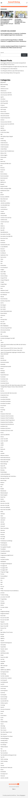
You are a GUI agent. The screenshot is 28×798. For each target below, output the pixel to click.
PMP (2, 582)
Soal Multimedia (4, 682)
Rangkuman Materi (5, 613)
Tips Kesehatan (4, 753)
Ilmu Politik (3, 307)
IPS (1, 340)
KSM (2, 411)
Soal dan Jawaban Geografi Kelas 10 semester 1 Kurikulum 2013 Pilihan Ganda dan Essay (13, 46)
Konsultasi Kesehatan (6, 401)
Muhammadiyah (4, 493)
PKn (1, 580)
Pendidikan (3, 549)
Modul (2, 484)
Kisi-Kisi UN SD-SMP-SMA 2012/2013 (9, 393)
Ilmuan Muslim (4, 313)
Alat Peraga (3, 109)
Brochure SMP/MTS (5, 196)
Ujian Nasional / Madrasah (6, 767)
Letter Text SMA (4, 438)
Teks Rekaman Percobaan (7, 736)
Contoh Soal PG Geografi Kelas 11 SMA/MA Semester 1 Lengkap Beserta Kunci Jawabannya (13, 40)
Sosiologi (3, 705)
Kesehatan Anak (4, 379)
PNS (1, 584)
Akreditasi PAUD (4, 101)
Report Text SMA (4, 624)
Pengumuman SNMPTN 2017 (7, 555)
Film (1, 263)
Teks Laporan (4, 734)
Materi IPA (3, 466)
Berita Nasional (4, 178)
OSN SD (2, 522)
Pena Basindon (4, 545)
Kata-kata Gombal (5, 362)
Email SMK (3, 251)
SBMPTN (2, 638)
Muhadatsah (3, 490)
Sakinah (2, 636)
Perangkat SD (4, 565)
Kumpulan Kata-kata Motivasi (7, 424)
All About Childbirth (5, 113)
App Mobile (3, 130)
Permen (2, 574)
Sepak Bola (3, 647)
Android (2, 120)
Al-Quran (3, 105)
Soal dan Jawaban (5, 676)
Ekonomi (3, 248)
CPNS (2, 224)
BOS (2, 192)
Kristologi (3, 409)
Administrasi (3, 90)
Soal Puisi (3, 692)
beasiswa (3, 169)
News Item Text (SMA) (5, 509)
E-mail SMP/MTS (4, 246)
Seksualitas (3, 644)
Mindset (2, 482)
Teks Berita (3, 728)
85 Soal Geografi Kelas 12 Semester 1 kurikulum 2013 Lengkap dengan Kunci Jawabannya (13, 34)
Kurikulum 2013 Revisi (5, 428)
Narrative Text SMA (5, 503)
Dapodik (2, 230)
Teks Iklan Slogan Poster (6, 732)
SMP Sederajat (4, 665)
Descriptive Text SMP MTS (6, 236)
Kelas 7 (2, 368)
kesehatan (3, 377)
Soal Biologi (3, 674)
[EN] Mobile (3, 82)
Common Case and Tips (6, 217)
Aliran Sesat (3, 111)
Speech (2, 707)
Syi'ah (2, 717)
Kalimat (2, 358)
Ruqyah (2, 634)
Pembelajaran (4, 543)
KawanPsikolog (14, 2)
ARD (1, 134)
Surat (2, 713)
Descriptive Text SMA (5, 234)
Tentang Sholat (4, 742)
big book (3, 180)
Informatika (3, 332)
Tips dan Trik (3, 751)
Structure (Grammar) (5, 709)
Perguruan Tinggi (4, 572)
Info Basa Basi (4, 319)
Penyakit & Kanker (5, 559)
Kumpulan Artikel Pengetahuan (8, 420)
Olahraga (3, 513)
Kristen (2, 407)
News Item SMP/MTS (5, 507)
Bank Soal (3, 161)
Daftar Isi (3, 226)
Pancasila (3, 532)
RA (1, 609)
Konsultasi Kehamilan (5, 399)
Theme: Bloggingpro (21, 795)
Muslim (2, 499)
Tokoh (2, 763)
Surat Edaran (3, 715)
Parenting (3, 536)
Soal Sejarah (3, 694)
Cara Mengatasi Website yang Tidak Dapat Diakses (12, 70)
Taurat (2, 723)
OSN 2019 (3, 520)
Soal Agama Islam (5, 671)
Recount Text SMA (5, 617)
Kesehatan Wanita (5, 383)
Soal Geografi (4, 680)
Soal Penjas (3, 688)
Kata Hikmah (3, 360)
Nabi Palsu (3, 501)
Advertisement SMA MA (6, 92)
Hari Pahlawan (4, 294)
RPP (1, 630)
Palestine (3, 530)
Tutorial (2, 765)
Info (1, 317)
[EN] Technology (4, 84)
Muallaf (2, 488)
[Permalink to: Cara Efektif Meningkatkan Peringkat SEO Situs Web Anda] (21, 14)
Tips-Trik (2, 757)
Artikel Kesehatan (5, 144)
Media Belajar (4, 472)
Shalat (2, 655)
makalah (2, 453)
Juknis (2, 342)
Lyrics (2, 447)
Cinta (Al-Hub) (4, 215)
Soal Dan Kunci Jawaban (6, 678)
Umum (2, 769)
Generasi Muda (4, 276)
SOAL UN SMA (4, 699)
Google (2, 282)
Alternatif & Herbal (5, 115)
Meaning (2, 470)
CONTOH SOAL (4, 219)
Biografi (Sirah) (4, 186)
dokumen (3, 240)
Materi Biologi (4, 463)
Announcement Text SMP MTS (7, 124)
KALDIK (2, 356)
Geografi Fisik (4, 278)
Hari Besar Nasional (5, 292)
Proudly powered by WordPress (9, 795)
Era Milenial (3, 253)
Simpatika (3, 661)
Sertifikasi (3, 651)
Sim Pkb (2, 659)
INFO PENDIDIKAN (4, 325)
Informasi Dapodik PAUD (6, 328)
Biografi (2, 184)
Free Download (4, 267)
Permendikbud (4, 576)
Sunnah (2, 711)
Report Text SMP (4, 626)
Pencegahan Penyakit (6, 547)
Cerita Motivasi (4, 209)
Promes (2, 601)
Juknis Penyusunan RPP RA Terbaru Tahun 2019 (11, 350)
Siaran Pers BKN (4, 657)
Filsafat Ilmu (3, 265)
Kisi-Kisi (2, 391)
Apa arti (2, 126)
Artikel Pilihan (4, 149)
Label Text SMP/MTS (5, 434)
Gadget (2, 269)
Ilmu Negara (3, 305)
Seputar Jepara (4, 649)
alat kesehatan (4, 107)
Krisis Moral (3, 405)
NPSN (2, 511)
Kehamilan (3, 364)
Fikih (2, 261)
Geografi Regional (5, 280)
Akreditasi (3, 99)
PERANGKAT (3, 561)
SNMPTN (2, 667)
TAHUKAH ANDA (4, 721)
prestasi (2, 592)
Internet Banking (4, 336)
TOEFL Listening (4, 759)
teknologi (3, 726)
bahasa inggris (4, 155)
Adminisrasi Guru (4, 88)
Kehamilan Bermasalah (6, 366)
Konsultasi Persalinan (5, 403)
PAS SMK (3, 538)
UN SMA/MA (3, 771)
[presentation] (1, 17)
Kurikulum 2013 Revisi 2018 (7, 430)
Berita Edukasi (4, 174)
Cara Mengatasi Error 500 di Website (9, 68)
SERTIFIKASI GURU (5, 653)
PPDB (2, 588)
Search (2, 52)
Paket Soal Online (5, 528)
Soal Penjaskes (4, 690)
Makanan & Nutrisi (5, 455)
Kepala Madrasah (4, 374)
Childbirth (3, 213)
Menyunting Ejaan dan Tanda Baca (8, 476)
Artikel (2, 138)
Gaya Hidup (3, 273)
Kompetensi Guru (5, 395)
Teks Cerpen (3, 730)
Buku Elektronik (4, 199)
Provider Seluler (4, 607)
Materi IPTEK (3, 468)
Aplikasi (2, 128)
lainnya (2, 436)
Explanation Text (4, 255)
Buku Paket (3, 201)
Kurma (2, 432)
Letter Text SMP (4, 441)
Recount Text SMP (5, 619)
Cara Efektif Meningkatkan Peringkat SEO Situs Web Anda (20, 21)
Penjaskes (3, 557)
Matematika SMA (4, 461)
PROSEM (3, 603)
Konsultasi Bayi (4, 397)
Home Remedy (4, 298)
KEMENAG (3, 372)
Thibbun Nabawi (4, 746)
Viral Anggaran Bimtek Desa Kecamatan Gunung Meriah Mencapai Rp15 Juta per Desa (7, 22)
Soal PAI (2, 684)
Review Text (3, 628)
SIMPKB (2, 663)
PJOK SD (2, 578)
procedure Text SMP (5, 597)
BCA (1, 165)
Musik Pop (3, 497)
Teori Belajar (3, 744)
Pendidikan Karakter (5, 551)
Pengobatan (3, 553)
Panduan (2, 534)
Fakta (2, 259)
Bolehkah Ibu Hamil (5, 190)
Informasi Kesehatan (5, 330)
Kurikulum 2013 (4, 426)
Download (3, 242)
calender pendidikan (5, 203)
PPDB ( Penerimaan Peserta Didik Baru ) (10, 590)
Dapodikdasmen (4, 232)
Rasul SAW (3, 615)
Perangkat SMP (4, 570)
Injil (1, 334)
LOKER (2, 445)
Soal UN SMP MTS (4, 701)
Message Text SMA (5, 478)
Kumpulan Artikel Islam (6, 414)
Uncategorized (4, 773)
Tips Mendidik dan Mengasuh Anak (8, 755)
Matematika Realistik (5, 459)
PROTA (2, 605)
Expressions (3, 257)
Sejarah (2, 640)
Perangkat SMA (4, 567)
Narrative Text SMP (5, 505)
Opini (2, 515)
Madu (2, 451)
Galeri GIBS (3, 271)
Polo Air (2, 586)
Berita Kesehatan (5, 176)
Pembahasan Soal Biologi (6, 540)
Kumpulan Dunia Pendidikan (7, 422)
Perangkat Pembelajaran (6, 563)
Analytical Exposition (5, 117)
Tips (1, 748)
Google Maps (4, 284)
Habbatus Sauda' (4, 290)
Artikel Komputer (4, 147)
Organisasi (3, 518)
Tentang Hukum (4, 740)
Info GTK (2, 321)
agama (2, 97)
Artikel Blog (3, 140)
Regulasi (3, 622)
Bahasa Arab (3, 153)
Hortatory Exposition (5, 300)
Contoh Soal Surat (5, 221)
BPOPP (2, 194)
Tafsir (2, 719)
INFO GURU (3, 323)
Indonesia (3, 315)
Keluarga (3, 370)
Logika (2, 443)
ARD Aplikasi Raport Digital (7, 136)
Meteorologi (3, 480)
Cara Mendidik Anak (5, 205)
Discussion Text (4, 238)
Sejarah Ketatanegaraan (6, 642)
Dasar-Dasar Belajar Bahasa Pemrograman (10, 73)
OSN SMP (3, 524)
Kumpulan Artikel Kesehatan (7, 416)
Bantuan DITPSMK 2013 (6, 163)
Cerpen (2, 211)
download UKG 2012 (5, 244)
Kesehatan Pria (4, 381)
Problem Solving (4, 595)
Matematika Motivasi (5, 457)
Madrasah (3, 449)
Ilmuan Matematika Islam (6, 311)
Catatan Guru (4, 207)
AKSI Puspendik (4, 103)
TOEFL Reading (4, 761)
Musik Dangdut (4, 495)
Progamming (3, 599)
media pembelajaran (5, 474)
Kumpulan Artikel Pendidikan (7, 418)
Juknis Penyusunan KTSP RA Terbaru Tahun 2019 (11, 348)
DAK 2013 (3, 228)
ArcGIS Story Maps (5, 132)
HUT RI (2, 303)
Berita (2, 172)
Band (2, 159)
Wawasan (3, 776)
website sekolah (4, 778)
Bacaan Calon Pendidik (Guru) (7, 151)
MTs (1, 486)
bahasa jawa (3, 157)
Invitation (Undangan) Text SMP (8, 338)
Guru (2, 288)
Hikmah (2, 296)
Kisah (2, 389)
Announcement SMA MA (6, 122)
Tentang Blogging (5, 738)
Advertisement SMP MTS (6, 95)
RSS (14, 789)
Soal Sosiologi (4, 696)
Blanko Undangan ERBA (6, 188)
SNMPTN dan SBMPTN (5, 669)
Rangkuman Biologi (5, 611)
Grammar (3, 286)
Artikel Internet (4, 142)
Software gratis (4, 703)
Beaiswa (2, 167)
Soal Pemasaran (4, 686)
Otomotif (3, 526)
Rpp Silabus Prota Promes (7, 632)
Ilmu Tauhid (3, 309)
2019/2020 (3, 86)
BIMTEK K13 (3, 182)
